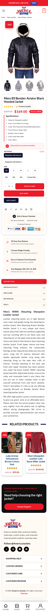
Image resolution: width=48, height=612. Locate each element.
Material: (8, 151)
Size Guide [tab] (8, 293)
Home (3, 17)
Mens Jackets (11, 17)
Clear (42, 151)
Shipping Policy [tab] (11, 287)
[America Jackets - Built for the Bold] (24, 10)
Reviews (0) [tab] (8, 299)
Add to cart (29, 186)
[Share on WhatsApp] (6, 210)
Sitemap (24, 593)
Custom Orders (24, 566)
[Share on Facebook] (11, 210)
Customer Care (24, 573)
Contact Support (24, 507)
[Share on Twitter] (16, 210)
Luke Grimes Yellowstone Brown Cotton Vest (12, 460)
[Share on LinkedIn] (31, 210)
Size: (5, 166)
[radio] (13, 155)
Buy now (24, 193)
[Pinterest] (26, 549)
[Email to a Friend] (21, 210)
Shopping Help (24, 558)
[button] (3, 10)
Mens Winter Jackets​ (25, 17)
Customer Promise (24, 581)
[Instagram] (13, 549)
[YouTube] (19, 549)
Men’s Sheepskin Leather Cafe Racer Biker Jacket (36, 458)
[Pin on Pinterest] (26, 210)
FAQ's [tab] (6, 304)
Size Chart (11, 200)
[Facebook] (6, 549)
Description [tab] (9, 281)
